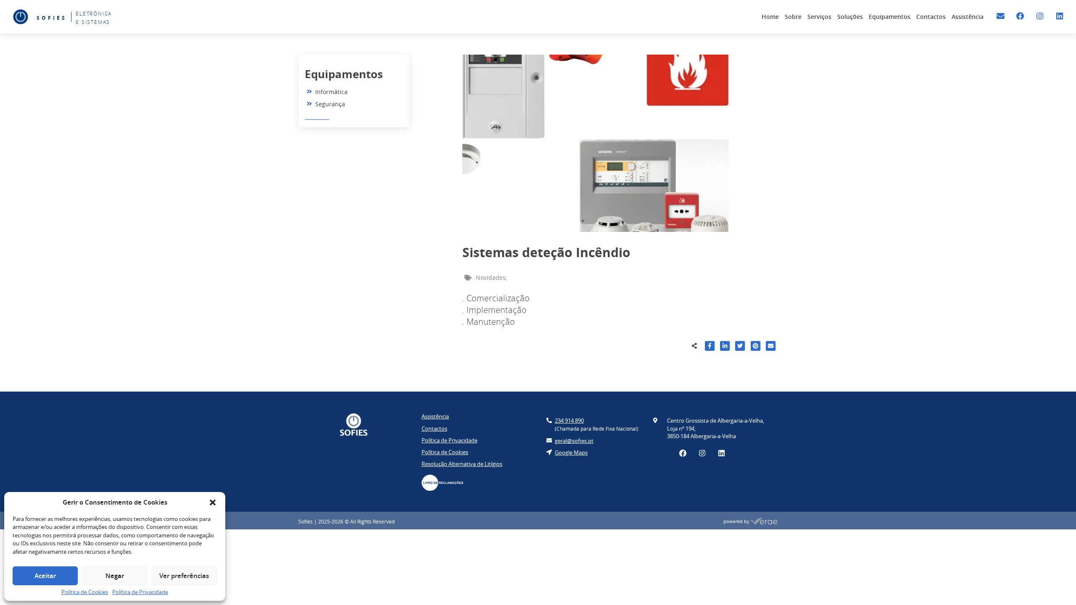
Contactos (931, 17)
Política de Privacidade (140, 591)
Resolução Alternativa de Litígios (462, 464)
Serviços (819, 17)
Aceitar (45, 575)
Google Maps (571, 452)
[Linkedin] (1059, 16)
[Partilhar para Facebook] (710, 347)
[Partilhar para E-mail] (771, 347)
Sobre (793, 17)
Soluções (850, 17)
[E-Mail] (1000, 16)
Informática (331, 92)
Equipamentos (889, 17)
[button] (212, 502)
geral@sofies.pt (574, 441)
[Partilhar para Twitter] (740, 347)
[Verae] (764, 521)
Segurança (330, 104)
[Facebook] (1020, 16)
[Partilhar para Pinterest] (755, 347)
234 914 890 (569, 420)
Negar (114, 575)
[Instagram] (1040, 16)
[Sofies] (20, 17)
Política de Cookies (84, 591)
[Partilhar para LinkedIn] (725, 347)
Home (770, 17)
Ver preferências (184, 575)
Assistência (968, 17)
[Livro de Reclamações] (447, 482)
